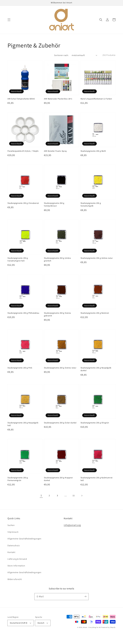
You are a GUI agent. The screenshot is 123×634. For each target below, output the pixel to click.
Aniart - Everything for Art (92, 627)
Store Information (16, 565)
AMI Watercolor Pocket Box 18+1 (58, 98)
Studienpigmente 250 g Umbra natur (97, 258)
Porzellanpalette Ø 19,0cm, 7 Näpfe (23, 151)
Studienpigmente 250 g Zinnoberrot (23, 203)
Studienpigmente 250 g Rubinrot (95, 313)
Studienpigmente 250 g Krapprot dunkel (58, 479)
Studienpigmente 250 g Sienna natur (60, 367)
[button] (9, 19)
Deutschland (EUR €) (18, 623)
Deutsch (41, 623)
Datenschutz (14, 545)
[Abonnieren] (85, 596)
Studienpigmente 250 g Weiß (93, 151)
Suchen (11, 525)
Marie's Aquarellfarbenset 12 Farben (96, 98)
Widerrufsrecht (15, 579)
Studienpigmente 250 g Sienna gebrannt (57, 314)
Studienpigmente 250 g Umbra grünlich (57, 259)
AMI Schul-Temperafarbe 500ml (21, 98)
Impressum (13, 532)
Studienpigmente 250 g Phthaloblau (23, 313)
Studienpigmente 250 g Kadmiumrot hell (96, 479)
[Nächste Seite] (81, 495)
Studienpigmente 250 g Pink (20, 367)
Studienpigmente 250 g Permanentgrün (18, 479)
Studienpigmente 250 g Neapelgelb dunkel (96, 369)
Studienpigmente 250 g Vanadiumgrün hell (18, 259)
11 (74, 495)
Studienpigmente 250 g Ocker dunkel (60, 422)
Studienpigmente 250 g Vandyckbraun (54, 204)
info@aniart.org (72, 525)
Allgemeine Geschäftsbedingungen (24, 538)
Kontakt (11, 552)
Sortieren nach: (61, 55)
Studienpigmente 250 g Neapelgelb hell (23, 424)
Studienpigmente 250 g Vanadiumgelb (91, 204)
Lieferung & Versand (17, 559)
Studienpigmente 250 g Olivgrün (95, 422)
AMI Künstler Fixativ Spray (55, 151)
